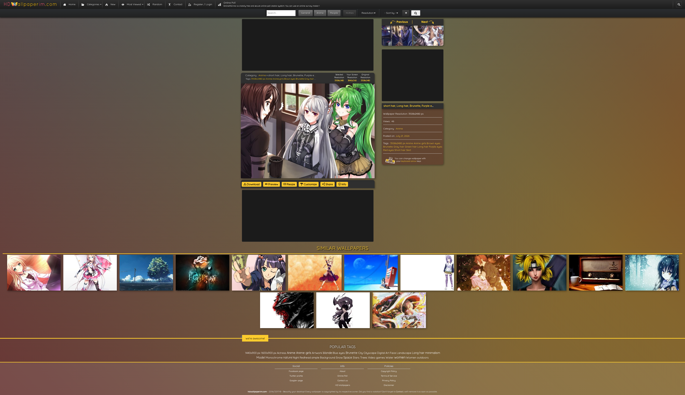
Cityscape (370, 353)
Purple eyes (435, 146)
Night (296, 357)
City (360, 353)
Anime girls (278, 78)
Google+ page (296, 380)
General (305, 12)
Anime (320, 12)
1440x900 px (252, 353)
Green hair (411, 146)
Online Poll (342, 375)
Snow (339, 357)
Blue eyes (339, 353)
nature (287, 357)
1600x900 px (268, 353)
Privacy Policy (389, 380)
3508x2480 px (258, 78)
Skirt (408, 150)
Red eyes (388, 150)
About (342, 371)
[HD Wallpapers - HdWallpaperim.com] (30, 4)
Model (260, 357)
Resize (290, 184)
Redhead (305, 357)
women (399, 357)
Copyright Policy (389, 371)
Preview (273, 184)
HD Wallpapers (342, 385)
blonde (327, 353)
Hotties (350, 12)
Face (393, 353)
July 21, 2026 (402, 135)
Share (329, 184)
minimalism (432, 353)
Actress (281, 353)
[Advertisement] (308, 45)
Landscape (404, 353)
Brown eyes (289, 78)
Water (390, 357)
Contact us (343, 380)
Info (343, 184)
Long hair (422, 146)
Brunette (300, 78)
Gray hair (309, 78)
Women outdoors (417, 357)
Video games (376, 357)
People (334, 12)
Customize (310, 184)
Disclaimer (389, 385)
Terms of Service (389, 375)
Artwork (317, 353)
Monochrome (274, 357)
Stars (356, 357)
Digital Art (383, 353)
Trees (363, 357)
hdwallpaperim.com (257, 391)
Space (347, 357)
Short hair (399, 150)
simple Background (323, 357)
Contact (399, 391)
